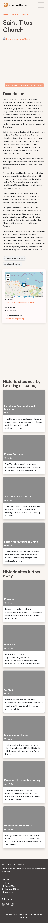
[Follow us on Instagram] (13, 904)
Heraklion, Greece (20, 14)
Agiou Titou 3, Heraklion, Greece (19, 302)
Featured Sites (12, 889)
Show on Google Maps (15, 318)
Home (5, 14)
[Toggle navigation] (40, 5)
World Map (10, 886)
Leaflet (17, 296)
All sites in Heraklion (12, 264)
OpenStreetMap (28, 296)
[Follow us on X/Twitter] (8, 904)
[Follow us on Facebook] (4, 904)
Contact (9, 892)
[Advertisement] (24, 350)
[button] (24, 285)
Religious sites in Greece (14, 258)
